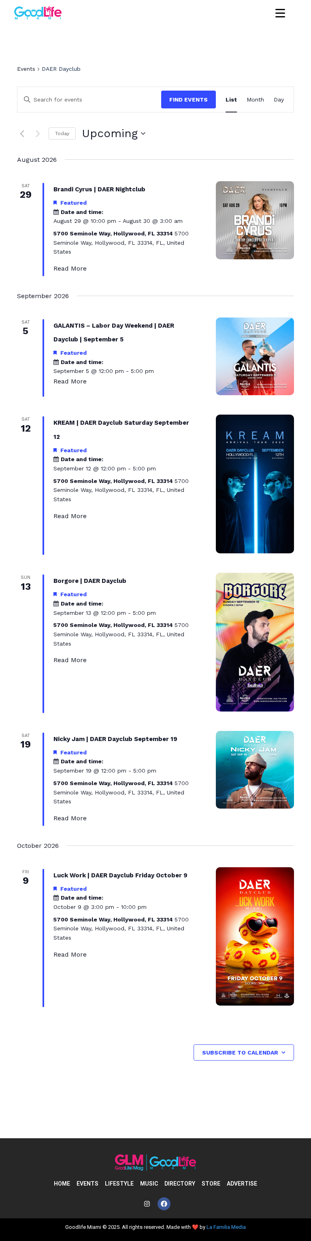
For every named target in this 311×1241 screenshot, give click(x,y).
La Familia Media (226, 1227)
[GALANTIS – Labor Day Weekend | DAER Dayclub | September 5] (255, 357)
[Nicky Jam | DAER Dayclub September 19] (255, 770)
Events (26, 69)
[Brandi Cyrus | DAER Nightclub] (255, 220)
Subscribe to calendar (240, 1052)
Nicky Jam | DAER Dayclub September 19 (115, 739)
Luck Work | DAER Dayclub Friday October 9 (120, 875)
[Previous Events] (22, 133)
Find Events (188, 99)
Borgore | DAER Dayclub (89, 580)
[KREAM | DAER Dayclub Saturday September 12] (255, 484)
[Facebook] (164, 1203)
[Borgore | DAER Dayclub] (255, 642)
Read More (70, 268)
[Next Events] (38, 133)
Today (62, 133)
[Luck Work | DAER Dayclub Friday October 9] (255, 936)
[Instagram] (147, 1203)
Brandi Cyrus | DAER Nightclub (99, 189)
